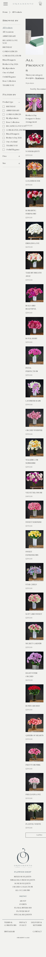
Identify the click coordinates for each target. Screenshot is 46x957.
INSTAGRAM (9, 932)
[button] (40, 3)
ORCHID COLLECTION (22, 887)
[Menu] (5, 4)
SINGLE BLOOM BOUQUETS (22, 880)
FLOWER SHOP (22, 872)
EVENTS (23, 904)
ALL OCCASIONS (22, 890)
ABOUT (23, 901)
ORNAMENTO (21, 938)
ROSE (17, 883)
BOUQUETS (25, 883)
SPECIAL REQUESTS (23, 915)
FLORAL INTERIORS (23, 908)
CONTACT (37, 932)
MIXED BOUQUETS (22, 877)
